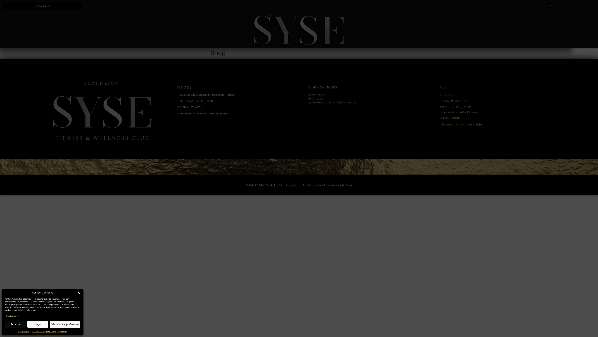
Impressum (62, 331)
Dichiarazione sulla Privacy (44, 331)
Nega (38, 324)
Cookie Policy (24, 331)
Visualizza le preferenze (65, 324)
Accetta (15, 324)
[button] (78, 292)
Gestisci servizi (12, 316)
